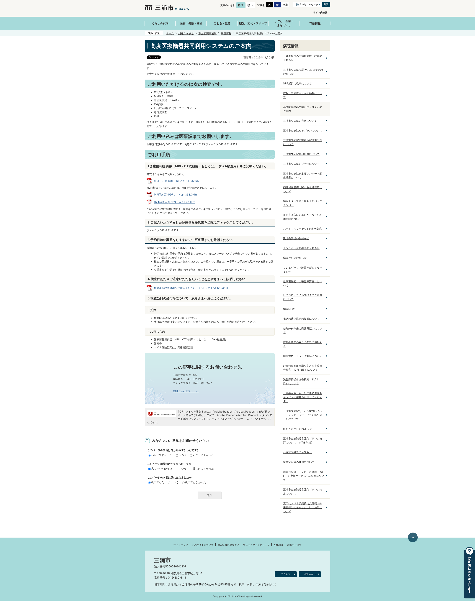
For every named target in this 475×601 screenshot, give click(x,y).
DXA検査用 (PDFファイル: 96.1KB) (174, 202)
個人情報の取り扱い (228, 544)
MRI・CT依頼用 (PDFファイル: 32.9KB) (177, 180)
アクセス (285, 574)
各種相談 (278, 544)
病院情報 (226, 33)
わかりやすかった (161, 455)
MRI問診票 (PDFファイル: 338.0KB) (175, 194)
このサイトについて (203, 544)
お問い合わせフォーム (186, 391)
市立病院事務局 (207, 33)
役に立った (157, 482)
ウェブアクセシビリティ (256, 544)
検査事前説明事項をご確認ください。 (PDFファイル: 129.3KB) (191, 287)
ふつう (182, 455)
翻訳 (326, 4)
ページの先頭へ (413, 537)
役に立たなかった (195, 482)
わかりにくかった (203, 455)
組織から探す (186, 33)
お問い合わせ (310, 574)
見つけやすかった (161, 468)
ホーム (170, 33)
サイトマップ (180, 544)
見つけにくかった (203, 468)
